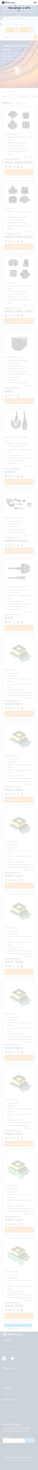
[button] (35, 3)
